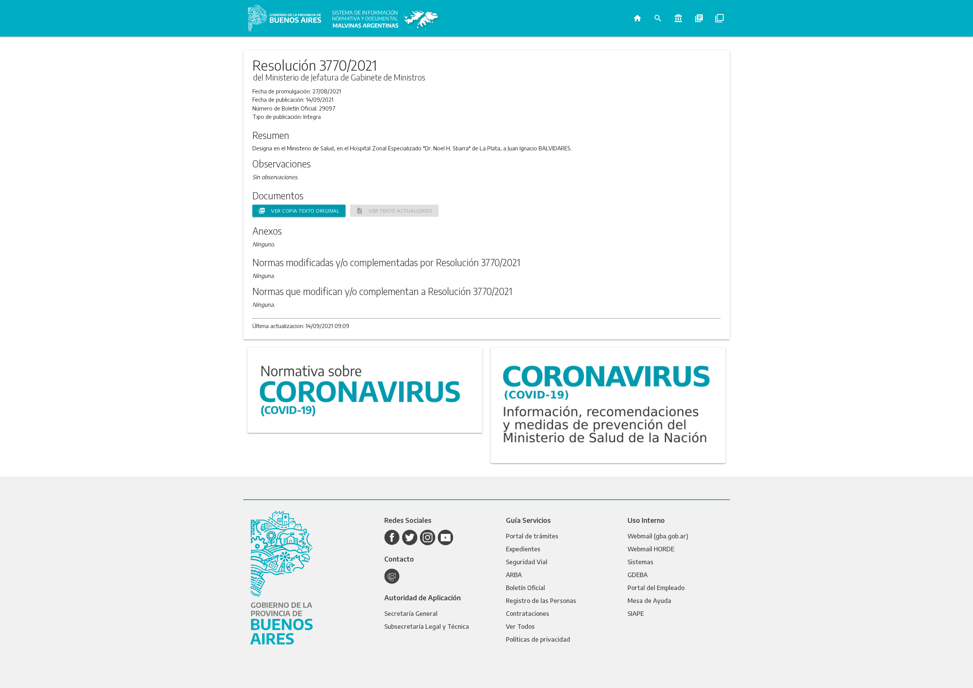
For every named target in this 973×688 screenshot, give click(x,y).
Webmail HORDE (651, 549)
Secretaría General (410, 613)
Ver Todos (520, 626)
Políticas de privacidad (538, 639)
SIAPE (636, 613)
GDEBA (638, 575)
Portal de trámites (532, 536)
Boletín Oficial (525, 588)
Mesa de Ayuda (649, 600)
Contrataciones (527, 613)
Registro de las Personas (541, 600)
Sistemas (640, 562)
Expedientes (523, 549)
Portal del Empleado (656, 588)
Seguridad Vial (526, 562)
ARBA (514, 575)
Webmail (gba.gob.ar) (658, 536)
